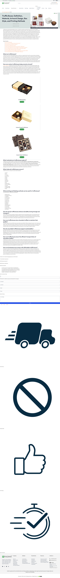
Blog (46, 8)
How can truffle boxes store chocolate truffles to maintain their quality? (15, 48)
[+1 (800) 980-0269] (53, 558)
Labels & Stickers (31, 8)
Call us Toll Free (5, 0)
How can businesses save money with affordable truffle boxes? (14, 51)
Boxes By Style (21, 8)
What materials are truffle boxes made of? (11, 44)
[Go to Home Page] (6, 3)
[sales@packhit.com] (53, 560)
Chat (4, 304)
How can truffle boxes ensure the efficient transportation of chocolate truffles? (16, 50)
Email (14, 0)
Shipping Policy (15, 564)
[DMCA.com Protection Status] (40, 576)
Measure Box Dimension (43, 561)
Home (3, 8)
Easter (38, 9)
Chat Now (10, 0)
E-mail (7, 304)
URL (0, 276)
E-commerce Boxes (34, 563)
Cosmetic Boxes (33, 561)
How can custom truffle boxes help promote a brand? (12, 43)
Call (1, 304)
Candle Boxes (33, 564)
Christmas (38, 7)
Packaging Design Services (26, 563)
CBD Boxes (33, 562)
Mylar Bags (26, 8)
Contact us (49, 8)
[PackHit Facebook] (56, 0)
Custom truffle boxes (6, 65)
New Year (38, 8)
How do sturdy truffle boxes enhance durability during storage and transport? (16, 47)
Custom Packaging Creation (44, 562)
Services (43, 8)
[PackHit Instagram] (57, 0)
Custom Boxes (7, 8)
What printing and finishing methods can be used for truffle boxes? (14, 46)
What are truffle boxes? (8, 42)
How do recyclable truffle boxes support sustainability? (13, 49)
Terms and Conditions (16, 565)
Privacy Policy (15, 562)
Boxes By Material (24, 562)
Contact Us (14, 561)
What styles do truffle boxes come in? (10, 45)
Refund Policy (15, 563)
